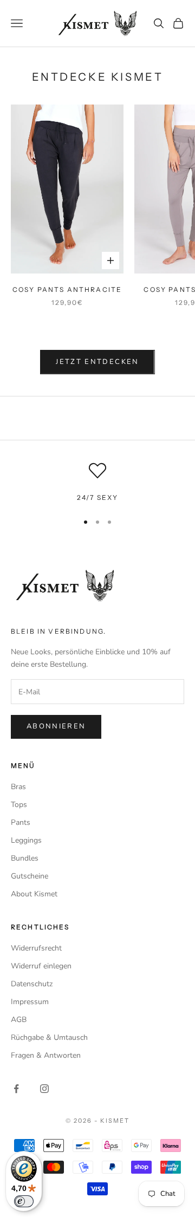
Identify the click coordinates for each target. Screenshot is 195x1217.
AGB (19, 1019)
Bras (18, 787)
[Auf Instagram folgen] (44, 1088)
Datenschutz (32, 984)
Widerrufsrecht (36, 948)
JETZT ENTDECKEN (97, 362)
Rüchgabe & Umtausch (49, 1037)
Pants (20, 822)
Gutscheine (29, 876)
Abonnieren (56, 726)
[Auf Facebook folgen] (16, 1088)
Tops (19, 804)
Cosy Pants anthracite (67, 289)
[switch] (24, 1201)
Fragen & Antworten (46, 1055)
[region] (97, 482)
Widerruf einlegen (41, 966)
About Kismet (34, 894)
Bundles (24, 858)
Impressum (30, 1002)
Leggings (26, 840)
